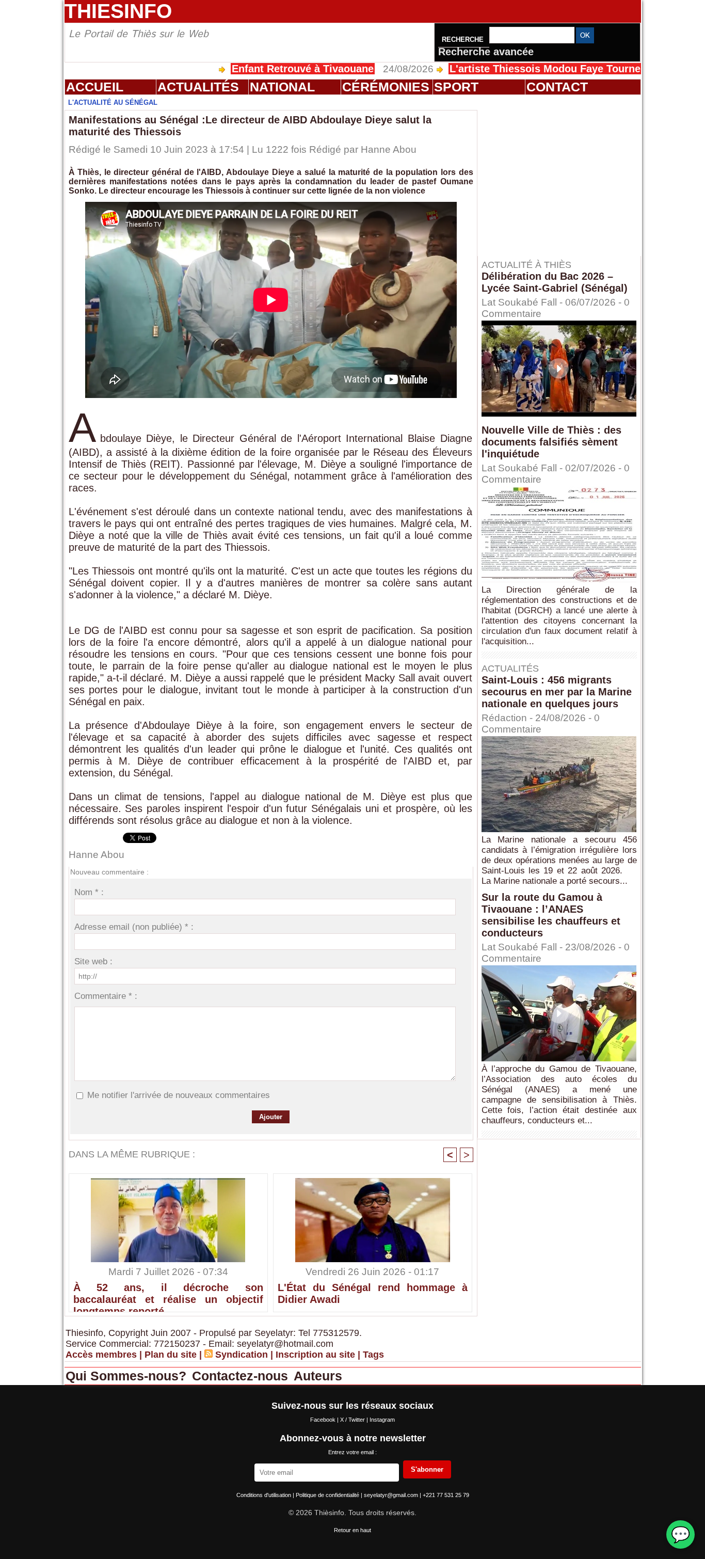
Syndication (241, 1354)
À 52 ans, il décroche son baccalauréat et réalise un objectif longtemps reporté (168, 1295)
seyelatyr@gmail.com (392, 1495)
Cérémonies (385, 86)
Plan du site (171, 1354)
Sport (456, 86)
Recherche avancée (486, 51)
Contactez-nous (242, 1376)
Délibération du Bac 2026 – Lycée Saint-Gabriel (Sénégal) (555, 282)
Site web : (93, 961)
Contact (557, 86)
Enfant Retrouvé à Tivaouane (253, 68)
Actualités (198, 86)
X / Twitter (353, 1420)
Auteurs (318, 1376)
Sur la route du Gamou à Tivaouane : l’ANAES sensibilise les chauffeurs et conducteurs (551, 915)
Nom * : (89, 892)
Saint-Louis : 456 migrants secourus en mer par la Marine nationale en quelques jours (557, 691)
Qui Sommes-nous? (128, 1376)
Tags (373, 1354)
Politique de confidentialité (328, 1495)
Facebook (323, 1420)
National (282, 86)
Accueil (94, 86)
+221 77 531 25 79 (446, 1495)
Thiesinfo (118, 11)
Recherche (464, 39)
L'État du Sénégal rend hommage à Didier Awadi (373, 1293)
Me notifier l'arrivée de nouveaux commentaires (178, 1095)
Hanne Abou (388, 149)
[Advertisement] (564, 175)
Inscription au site (315, 1354)
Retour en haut (352, 1530)
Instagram (382, 1420)
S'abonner (427, 1469)
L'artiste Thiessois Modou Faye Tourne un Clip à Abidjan (538, 68)
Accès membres (101, 1354)
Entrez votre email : (352, 1452)
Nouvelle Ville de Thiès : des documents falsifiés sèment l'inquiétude (551, 441)
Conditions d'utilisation (264, 1495)
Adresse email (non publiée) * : (134, 927)
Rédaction (504, 717)
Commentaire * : (105, 996)
